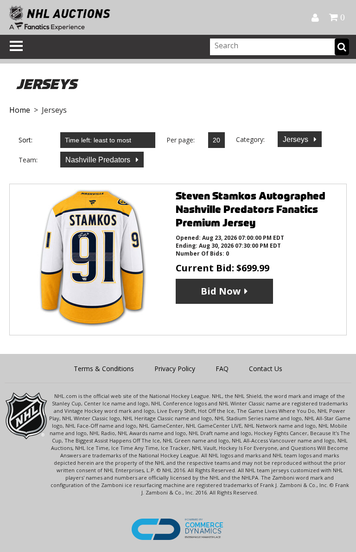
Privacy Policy (174, 368)
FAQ (222, 368)
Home (19, 110)
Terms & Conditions (104, 368)
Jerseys (296, 139)
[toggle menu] (16, 46)
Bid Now (221, 291)
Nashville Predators (98, 160)
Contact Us (265, 368)
